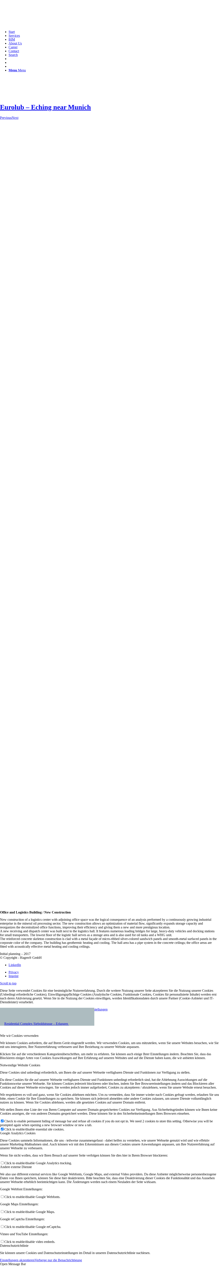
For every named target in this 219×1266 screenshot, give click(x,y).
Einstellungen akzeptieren (17, 1260)
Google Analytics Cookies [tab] (18, 1133)
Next (15, 118)
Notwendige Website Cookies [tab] (20, 1065)
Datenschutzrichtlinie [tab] (14, 1245)
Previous (6, 118)
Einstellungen (98, 1009)
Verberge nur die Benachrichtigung (58, 1260)
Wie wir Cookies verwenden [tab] (19, 1035)
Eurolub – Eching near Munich (45, 107)
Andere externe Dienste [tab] (16, 1167)
